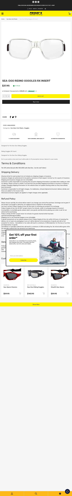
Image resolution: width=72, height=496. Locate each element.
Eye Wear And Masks (16, 128)
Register (40, 8)
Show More (36, 304)
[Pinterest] (16, 117)
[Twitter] (13, 117)
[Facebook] (33, 2)
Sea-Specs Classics (10, 287)
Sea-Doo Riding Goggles (35, 287)
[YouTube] (38, 2)
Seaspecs (6, 285)
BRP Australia (31, 285)
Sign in (35, 8)
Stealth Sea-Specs (57, 287)
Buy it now (36, 102)
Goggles (26, 128)
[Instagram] (36, 2)
